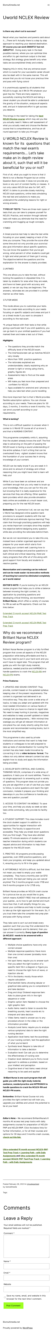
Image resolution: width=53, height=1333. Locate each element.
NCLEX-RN (37, 671)
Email (7, 1273)
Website (7, 1284)
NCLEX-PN (8, 675)
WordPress (28, 1328)
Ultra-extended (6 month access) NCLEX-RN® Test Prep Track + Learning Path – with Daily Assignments (25, 1152)
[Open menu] (48, 5)
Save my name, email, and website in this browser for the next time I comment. (26, 1297)
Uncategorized (33, 1184)
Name (7, 1261)
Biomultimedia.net (11, 5)
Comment (9, 1233)
